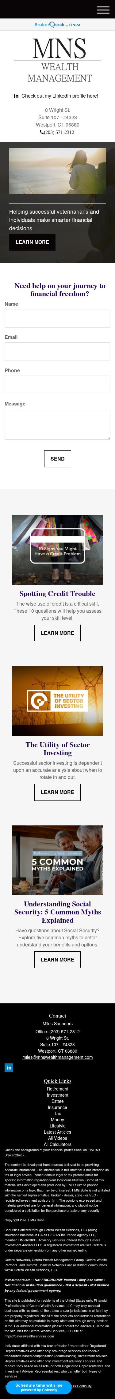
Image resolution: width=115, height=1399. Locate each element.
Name (11, 303)
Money (57, 1119)
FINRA (23, 1239)
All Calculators (57, 1144)
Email (11, 337)
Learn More (32, 241)
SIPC (32, 1239)
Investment (57, 1095)
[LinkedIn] (9, 1067)
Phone (12, 370)
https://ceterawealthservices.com (29, 1335)
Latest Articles (57, 1132)
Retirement (57, 1089)
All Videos (57, 1138)
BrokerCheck (15, 1154)
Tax (57, 1113)
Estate (58, 1101)
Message (15, 403)
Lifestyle (58, 1126)
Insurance (57, 1107)
